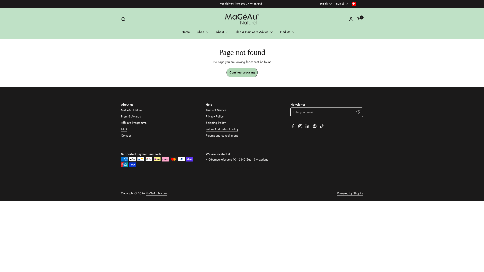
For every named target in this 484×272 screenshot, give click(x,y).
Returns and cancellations (222, 135)
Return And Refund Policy (222, 129)
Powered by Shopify (350, 193)
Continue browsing (242, 72)
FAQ (124, 129)
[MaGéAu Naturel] (241, 19)
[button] (123, 19)
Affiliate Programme (134, 123)
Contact (126, 135)
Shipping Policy (216, 123)
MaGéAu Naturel (132, 110)
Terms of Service (216, 110)
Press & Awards (131, 116)
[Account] (351, 19)
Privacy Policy (214, 116)
